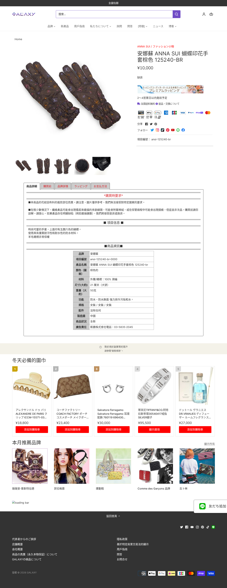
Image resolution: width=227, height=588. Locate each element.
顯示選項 (154, 429)
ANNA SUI (143, 46)
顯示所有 (209, 444)
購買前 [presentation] (47, 186)
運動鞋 (100, 488)
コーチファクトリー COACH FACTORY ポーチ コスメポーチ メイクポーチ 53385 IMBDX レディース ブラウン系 (72, 413)
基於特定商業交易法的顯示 (133, 544)
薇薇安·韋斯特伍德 (23, 488)
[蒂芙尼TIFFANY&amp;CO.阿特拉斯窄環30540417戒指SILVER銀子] (154, 385)
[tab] (32, 186)
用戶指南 (122, 549)
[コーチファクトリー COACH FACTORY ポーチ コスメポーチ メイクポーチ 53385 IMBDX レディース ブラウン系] (72, 385)
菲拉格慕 (59, 488)
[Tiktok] (207, 527)
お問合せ (122, 559)
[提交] (176, 14)
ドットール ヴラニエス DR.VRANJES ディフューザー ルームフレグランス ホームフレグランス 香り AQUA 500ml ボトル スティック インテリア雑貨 (194, 413)
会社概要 (17, 549)
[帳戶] (204, 14)
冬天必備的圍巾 (29, 360)
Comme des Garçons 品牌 (154, 488)
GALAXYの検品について (27, 559)
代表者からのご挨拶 (24, 539)
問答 (119, 554)
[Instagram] (197, 527)
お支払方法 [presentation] (100, 186)
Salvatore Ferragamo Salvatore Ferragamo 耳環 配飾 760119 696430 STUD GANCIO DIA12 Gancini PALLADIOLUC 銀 (113, 413)
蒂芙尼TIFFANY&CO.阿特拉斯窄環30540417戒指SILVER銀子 (153, 413)
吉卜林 (183, 488)
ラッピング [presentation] (81, 186)
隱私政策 (122, 539)
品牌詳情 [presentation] (62, 186)
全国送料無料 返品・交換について (159, 103)
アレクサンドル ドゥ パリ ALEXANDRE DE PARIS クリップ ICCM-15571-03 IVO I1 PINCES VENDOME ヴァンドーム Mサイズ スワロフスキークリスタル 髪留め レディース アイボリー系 (31, 413)
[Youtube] (192, 527)
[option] (24, 166)
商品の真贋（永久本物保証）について (34, 554)
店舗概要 (17, 544)
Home (18, 39)
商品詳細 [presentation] (31, 186)
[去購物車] (211, 14)
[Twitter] (181, 527)
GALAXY (32, 572)
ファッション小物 (163, 46)
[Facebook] (186, 527)
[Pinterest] (202, 527)
